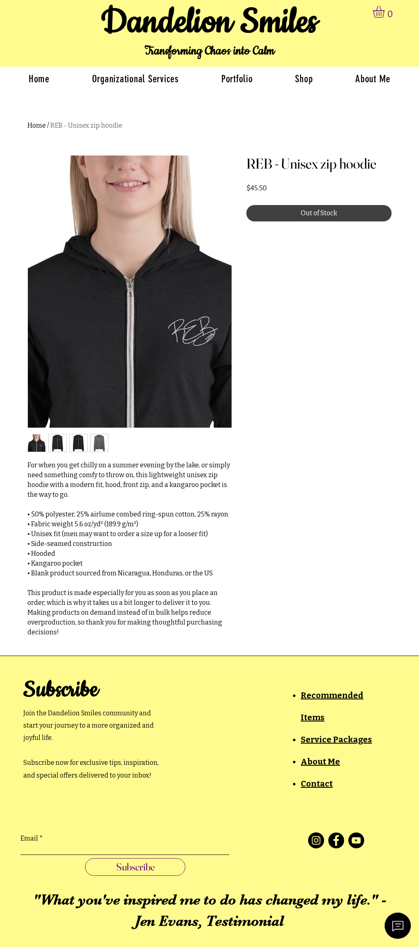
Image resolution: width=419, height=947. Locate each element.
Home (36, 125)
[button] (386, 12)
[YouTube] (356, 840)
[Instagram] (316, 840)
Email (29, 838)
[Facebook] (336, 840)
